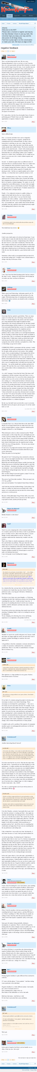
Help (35, 1067)
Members (31, 15)
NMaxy (9, 128)
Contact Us (30, 1067)
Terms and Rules (25, 1070)
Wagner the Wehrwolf (13, 508)
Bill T (8, 658)
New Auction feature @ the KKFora (27, 44)
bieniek (9, 417)
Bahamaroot (10, 563)
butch (8, 268)
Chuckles (9, 215)
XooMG (9, 628)
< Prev (2, 51)
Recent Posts (13, 18)
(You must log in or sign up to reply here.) (27, 1057)
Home (3, 15)
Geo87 (9, 524)
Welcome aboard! (16, 44)
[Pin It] (33, 122)
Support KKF (17, 15)
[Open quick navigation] (35, 23)
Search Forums (5, 18)
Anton (9, 685)
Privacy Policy (33, 1070)
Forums (9, 15)
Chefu (9, 310)
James (9, 879)
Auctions (24, 15)
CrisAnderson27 (11, 737)
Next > (13, 51)
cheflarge (9, 287)
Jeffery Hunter (11, 55)
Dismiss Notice (34, 27)
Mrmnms (9, 1041)
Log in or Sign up (30, 1)
